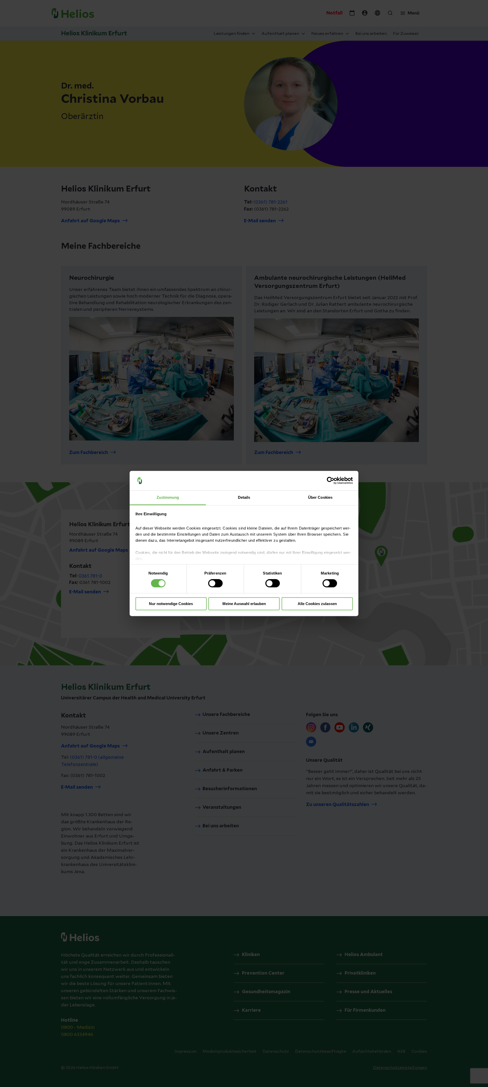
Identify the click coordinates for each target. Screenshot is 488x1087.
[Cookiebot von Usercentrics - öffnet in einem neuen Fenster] (330, 480)
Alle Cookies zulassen (317, 603)
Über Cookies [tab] (320, 497)
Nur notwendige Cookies (171, 603)
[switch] (215, 583)
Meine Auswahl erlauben (244, 603)
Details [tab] (244, 497)
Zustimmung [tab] (168, 497)
